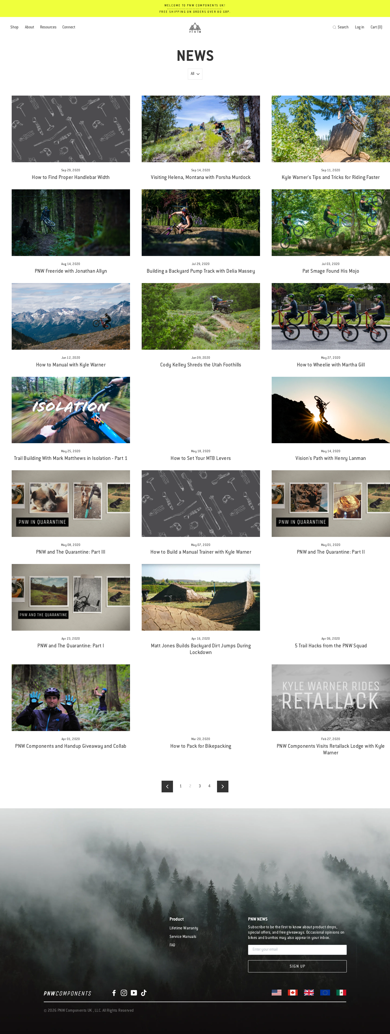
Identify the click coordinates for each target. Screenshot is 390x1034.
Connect (68, 27)
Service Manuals (183, 937)
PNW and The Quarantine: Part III (71, 552)
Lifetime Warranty (184, 928)
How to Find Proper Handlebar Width (71, 178)
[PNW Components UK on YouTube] (134, 993)
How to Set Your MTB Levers (201, 459)
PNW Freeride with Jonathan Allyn (71, 271)
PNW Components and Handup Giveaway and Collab (70, 746)
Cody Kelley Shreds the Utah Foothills (200, 365)
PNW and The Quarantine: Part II (331, 552)
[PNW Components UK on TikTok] (144, 993)
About (29, 27)
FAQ (172, 945)
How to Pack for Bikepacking (200, 746)
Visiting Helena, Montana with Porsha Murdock (201, 178)
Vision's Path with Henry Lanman (331, 459)
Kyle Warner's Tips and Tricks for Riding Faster (331, 178)
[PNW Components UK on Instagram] (124, 993)
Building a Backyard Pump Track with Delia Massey (201, 271)
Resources (48, 27)
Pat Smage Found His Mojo (330, 271)
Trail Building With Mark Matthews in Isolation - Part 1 (71, 459)
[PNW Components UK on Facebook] (114, 993)
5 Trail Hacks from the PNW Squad (331, 646)
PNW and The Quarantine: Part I (70, 646)
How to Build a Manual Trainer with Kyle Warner (200, 552)
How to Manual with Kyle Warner (71, 365)
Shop (14, 27)
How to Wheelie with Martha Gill (331, 365)
